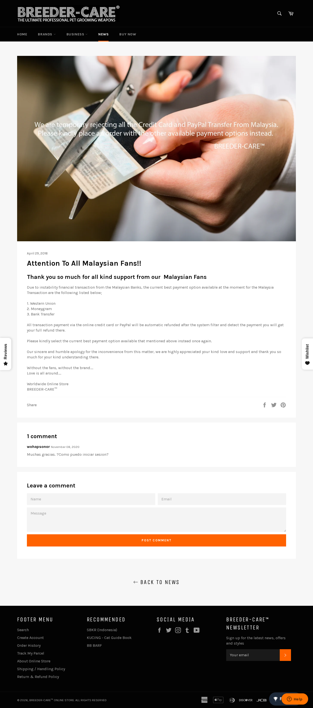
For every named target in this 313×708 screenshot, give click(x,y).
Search (23, 629)
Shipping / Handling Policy (41, 669)
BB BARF (94, 645)
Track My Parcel (30, 653)
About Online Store (33, 661)
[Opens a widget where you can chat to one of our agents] (294, 699)
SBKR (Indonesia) (102, 629)
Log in (272, 34)
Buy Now (127, 34)
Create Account (30, 637)
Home (22, 34)
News (103, 34)
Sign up (289, 34)
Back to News (158, 582)
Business (76, 34)
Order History (29, 645)
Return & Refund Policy (38, 676)
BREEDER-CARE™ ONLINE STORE (51, 700)
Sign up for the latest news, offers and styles (256, 641)
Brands (45, 34)
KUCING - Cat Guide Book (109, 637)
